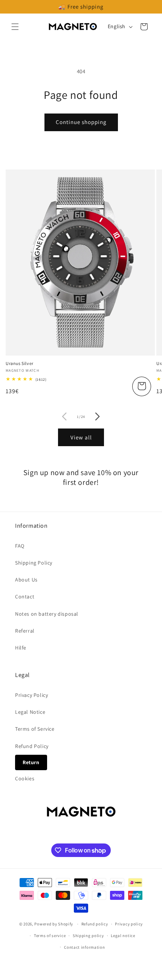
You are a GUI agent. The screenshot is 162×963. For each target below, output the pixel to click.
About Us (26, 579)
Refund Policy (32, 746)
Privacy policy (129, 924)
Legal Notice (30, 712)
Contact (24, 596)
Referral (25, 630)
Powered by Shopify (53, 924)
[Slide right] (97, 416)
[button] (15, 26)
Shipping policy (88, 935)
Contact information (84, 947)
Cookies (24, 778)
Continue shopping (81, 122)
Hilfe (20, 647)
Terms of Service (35, 728)
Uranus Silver (20, 363)
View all (81, 437)
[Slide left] (64, 416)
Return (31, 762)
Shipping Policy (33, 562)
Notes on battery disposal (46, 613)
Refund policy (94, 924)
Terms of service (50, 935)
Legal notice (123, 935)
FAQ (19, 545)
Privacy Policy (31, 695)
